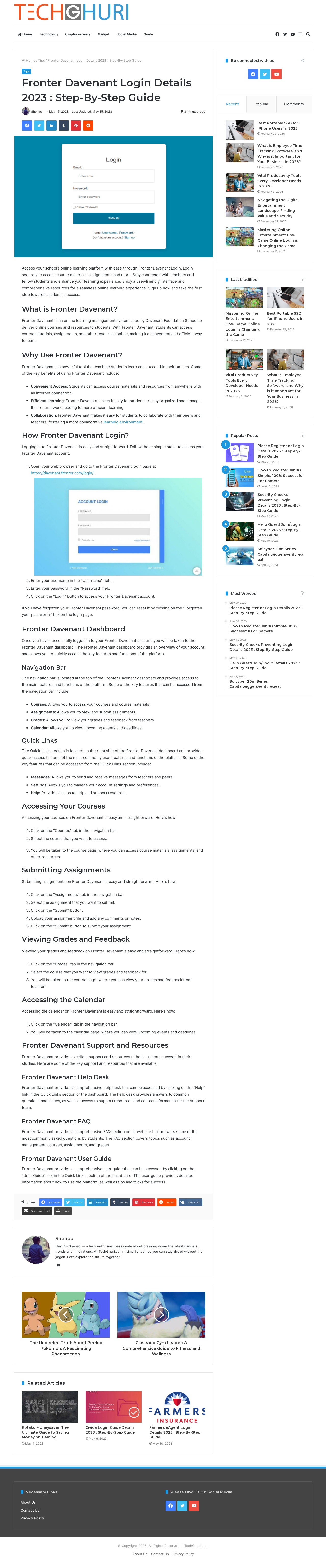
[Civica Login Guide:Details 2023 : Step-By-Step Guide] (114, 1407)
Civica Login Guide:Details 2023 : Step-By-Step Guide (110, 1430)
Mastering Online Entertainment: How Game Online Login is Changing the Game (243, 324)
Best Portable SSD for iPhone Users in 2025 (285, 318)
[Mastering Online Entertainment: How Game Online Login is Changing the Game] (240, 236)
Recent (232, 104)
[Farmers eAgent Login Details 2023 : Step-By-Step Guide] (177, 1407)
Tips (41, 60)
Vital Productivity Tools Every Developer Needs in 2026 (279, 180)
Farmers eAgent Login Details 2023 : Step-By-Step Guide (174, 1432)
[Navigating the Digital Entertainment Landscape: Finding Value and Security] (240, 207)
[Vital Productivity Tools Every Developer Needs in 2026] (240, 182)
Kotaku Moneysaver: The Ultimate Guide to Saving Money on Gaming (45, 1432)
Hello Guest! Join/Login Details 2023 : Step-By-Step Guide (279, 529)
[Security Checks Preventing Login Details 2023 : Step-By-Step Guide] (240, 501)
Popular (261, 104)
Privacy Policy (32, 1518)
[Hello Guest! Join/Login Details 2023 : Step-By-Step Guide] (240, 531)
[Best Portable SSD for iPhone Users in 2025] (240, 130)
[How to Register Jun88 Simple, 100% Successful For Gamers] (240, 477)
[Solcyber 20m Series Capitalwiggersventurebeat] (240, 555)
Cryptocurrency (78, 34)
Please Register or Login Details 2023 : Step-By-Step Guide (280, 451)
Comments (294, 104)
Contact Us (30, 1510)
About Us (28, 1502)
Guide (148, 34)
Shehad (36, 111)
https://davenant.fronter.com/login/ (62, 472)
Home (27, 34)
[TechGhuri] (72, 13)
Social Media (127, 34)
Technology (48, 34)
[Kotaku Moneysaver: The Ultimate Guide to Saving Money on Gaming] (50, 1407)
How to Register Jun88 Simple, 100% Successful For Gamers (280, 475)
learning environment (123, 422)
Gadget (104, 34)
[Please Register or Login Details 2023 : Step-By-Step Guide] (240, 452)
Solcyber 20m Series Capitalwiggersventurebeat (280, 554)
